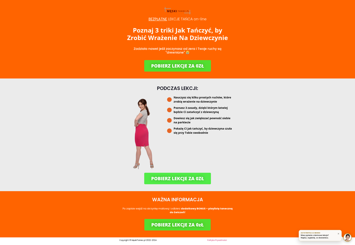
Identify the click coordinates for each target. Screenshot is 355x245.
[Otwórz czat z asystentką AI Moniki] (347, 237)
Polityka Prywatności (217, 240)
